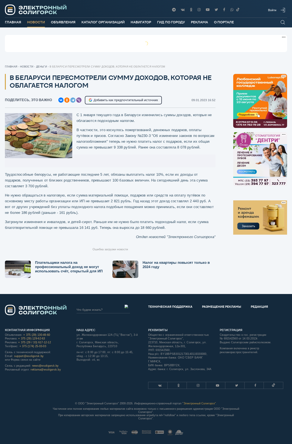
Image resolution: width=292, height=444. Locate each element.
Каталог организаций (103, 22)
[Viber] (232, 9)
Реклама (199, 22)
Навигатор (141, 22)
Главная (13, 22)
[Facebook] (224, 9)
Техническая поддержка (170, 307)
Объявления (63, 22)
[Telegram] (174, 9)
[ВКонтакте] (60, 100)
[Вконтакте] (183, 9)
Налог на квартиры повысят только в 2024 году (176, 265)
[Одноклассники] (191, 9)
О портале (224, 22)
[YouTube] (207, 9)
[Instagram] (199, 9)
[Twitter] (216, 9)
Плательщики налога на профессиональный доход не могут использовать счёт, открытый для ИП (69, 267)
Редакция (259, 307)
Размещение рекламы (221, 307)
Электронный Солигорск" (199, 403)
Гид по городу (171, 22)
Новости (36, 22)
